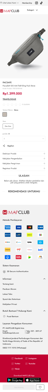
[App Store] (15, 380)
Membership (27, 3)
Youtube (32, 363)
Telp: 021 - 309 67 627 (34, 332)
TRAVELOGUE (9, 99)
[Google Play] (33, 380)
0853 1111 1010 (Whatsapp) (14, 347)
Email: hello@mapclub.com (11, 332)
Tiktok (17, 369)
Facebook (19, 358)
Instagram (33, 358)
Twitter (17, 363)
